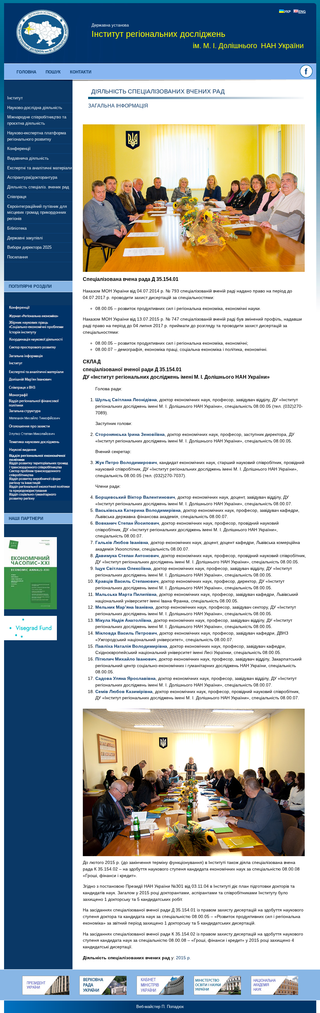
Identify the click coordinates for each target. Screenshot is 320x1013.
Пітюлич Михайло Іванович (125, 658)
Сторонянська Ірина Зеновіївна (130, 434)
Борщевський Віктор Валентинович (135, 497)
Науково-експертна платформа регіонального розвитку (36, 136)
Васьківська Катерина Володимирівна (138, 510)
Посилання (17, 257)
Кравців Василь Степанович (126, 581)
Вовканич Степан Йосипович (127, 523)
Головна (26, 72)
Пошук (53, 72)
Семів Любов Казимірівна (123, 691)
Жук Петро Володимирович (126, 462)
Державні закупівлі (25, 238)
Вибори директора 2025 (29, 247)
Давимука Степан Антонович (127, 555)
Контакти (80, 72)
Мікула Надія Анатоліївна (123, 620)
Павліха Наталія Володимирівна (131, 646)
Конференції (19, 148)
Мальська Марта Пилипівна (126, 594)
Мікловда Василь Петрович (126, 633)
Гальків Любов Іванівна (121, 542)
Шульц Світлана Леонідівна (126, 399)
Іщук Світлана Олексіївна (123, 568)
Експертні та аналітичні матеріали (39, 168)
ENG (302, 11)
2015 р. (183, 957)
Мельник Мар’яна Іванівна (124, 607)
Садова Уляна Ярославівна (125, 678)
